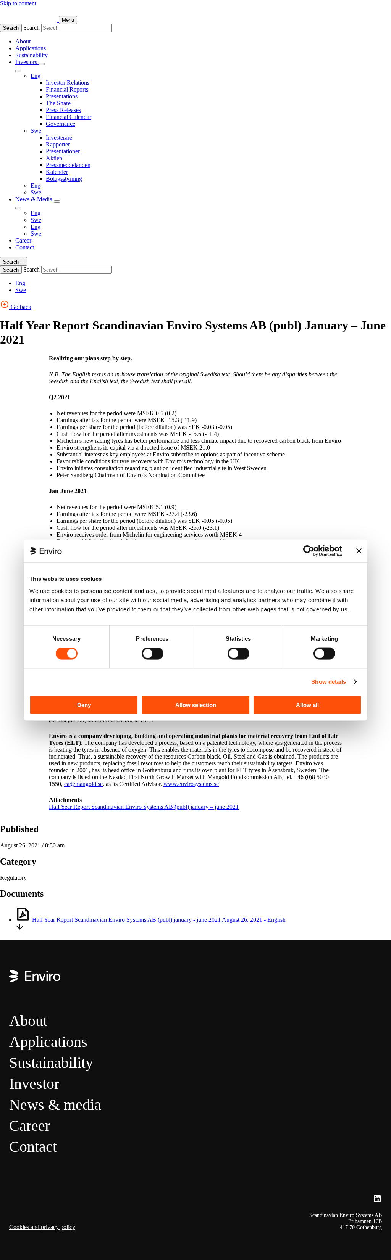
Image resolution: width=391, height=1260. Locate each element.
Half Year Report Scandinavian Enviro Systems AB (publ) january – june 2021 (144, 807)
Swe (36, 130)
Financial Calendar (68, 117)
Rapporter (58, 144)
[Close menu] (18, 71)
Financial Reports (67, 89)
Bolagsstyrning (64, 178)
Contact (24, 247)
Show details (328, 681)
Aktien (54, 158)
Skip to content (18, 3)
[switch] (152, 654)
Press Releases (63, 110)
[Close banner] (359, 551)
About (23, 41)
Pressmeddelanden (68, 165)
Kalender (57, 172)
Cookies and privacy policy (42, 1227)
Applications (30, 48)
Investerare (59, 137)
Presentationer (63, 151)
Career (23, 240)
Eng (35, 75)
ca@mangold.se (83, 784)
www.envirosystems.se (191, 784)
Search (11, 28)
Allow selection (195, 704)
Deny (84, 704)
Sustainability (31, 55)
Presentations (62, 96)
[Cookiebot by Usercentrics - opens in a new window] (308, 551)
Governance (60, 124)
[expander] (42, 64)
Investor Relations (67, 82)
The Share (58, 103)
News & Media (34, 199)
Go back (20, 307)
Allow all (307, 704)
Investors (27, 62)
